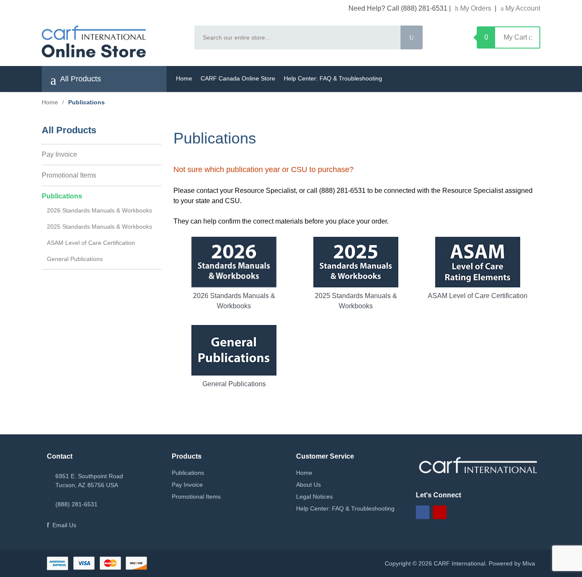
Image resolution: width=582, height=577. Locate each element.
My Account (522, 8)
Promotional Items (69, 175)
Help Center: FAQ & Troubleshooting (333, 78)
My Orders (475, 8)
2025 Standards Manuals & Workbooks (356, 301)
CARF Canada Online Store (238, 78)
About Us (308, 484)
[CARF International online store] (113, 41)
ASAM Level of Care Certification (477, 295)
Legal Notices (314, 496)
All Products (79, 79)
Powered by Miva (512, 563)
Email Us (64, 525)
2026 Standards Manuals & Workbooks (234, 301)
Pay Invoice (59, 154)
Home (184, 78)
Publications (62, 196)
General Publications (234, 384)
